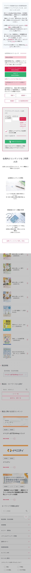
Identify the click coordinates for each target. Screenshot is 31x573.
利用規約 (10, 39)
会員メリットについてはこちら (13, 79)
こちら (13, 41)
